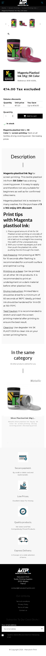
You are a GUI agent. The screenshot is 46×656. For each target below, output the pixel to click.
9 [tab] (35, 443)
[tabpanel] (23, 403)
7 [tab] (28, 443)
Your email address (9, 625)
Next (40, 23)
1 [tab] (8, 443)
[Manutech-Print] (23, 3)
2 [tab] (11, 443)
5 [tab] (21, 443)
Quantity (8, 112)
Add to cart (30, 116)
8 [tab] (31, 443)
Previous (5, 23)
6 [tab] (25, 443)
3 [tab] (15, 443)
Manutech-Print (30, 650)
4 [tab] (18, 443)
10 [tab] (38, 443)
